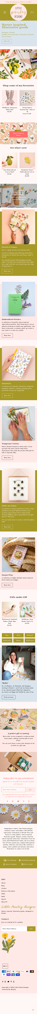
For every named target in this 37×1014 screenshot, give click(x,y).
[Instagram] (12, 801)
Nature (18, 640)
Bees (7, 635)
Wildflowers (30, 640)
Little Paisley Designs (22, 987)
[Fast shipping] (5, 861)
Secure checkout (11, 864)
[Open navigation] (5, 12)
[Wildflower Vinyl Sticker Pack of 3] (27, 610)
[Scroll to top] (33, 1010)
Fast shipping (11, 860)
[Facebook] (7, 801)
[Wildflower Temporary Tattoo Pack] (10, 98)
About (3, 883)
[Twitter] (18, 801)
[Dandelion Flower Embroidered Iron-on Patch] (27, 160)
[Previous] (2, 104)
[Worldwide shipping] (20, 861)
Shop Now (7, 271)
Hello (3, 896)
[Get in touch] (22, 865)
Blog (2, 886)
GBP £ (5, 966)
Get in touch (28, 864)
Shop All (7, 41)
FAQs (3, 894)
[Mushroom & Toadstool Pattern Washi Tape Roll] (10, 610)
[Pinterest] (24, 801)
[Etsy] (29, 801)
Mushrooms (7, 640)
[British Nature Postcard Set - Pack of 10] (27, 98)
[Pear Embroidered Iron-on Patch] (10, 160)
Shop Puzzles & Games (18, 134)
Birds (18, 635)
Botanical (30, 635)
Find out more (8, 697)
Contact (3, 888)
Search (3, 899)
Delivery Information (8, 891)
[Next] (34, 104)
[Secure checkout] (4, 865)
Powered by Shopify (9, 989)
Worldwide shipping (28, 860)
